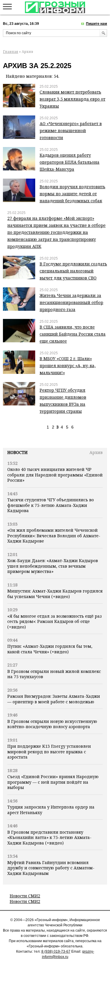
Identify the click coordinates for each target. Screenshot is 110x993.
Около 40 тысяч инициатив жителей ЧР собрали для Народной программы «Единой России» (55, 475)
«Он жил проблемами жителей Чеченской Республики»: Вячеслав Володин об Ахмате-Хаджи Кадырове (53, 535)
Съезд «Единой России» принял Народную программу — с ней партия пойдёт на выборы (53, 782)
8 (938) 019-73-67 (55, 951)
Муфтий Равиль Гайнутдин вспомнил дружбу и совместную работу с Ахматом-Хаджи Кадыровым (50, 868)
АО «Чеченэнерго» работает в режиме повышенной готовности (71, 130)
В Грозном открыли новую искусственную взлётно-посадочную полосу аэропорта (52, 724)
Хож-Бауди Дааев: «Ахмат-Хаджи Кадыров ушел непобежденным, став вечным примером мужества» (52, 566)
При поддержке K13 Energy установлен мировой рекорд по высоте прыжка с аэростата (49, 751)
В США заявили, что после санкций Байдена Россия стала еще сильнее (73, 334)
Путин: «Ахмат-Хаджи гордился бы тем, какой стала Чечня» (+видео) (49, 648)
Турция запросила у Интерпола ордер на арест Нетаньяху (50, 809)
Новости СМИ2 (25, 896)
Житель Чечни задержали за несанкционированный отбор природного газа (71, 302)
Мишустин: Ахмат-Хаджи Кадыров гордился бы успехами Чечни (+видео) (55, 593)
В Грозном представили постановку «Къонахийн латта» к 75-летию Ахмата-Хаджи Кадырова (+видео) (49, 837)
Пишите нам (96, 24)
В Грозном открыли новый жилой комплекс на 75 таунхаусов (54, 674)
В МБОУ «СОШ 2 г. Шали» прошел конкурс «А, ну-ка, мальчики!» (68, 365)
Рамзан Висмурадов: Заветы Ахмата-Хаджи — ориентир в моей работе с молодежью (53, 698)
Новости (17, 452)
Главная (10, 51)
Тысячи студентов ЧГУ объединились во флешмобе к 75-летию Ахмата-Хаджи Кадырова (50, 505)
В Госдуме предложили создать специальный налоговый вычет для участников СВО (73, 271)
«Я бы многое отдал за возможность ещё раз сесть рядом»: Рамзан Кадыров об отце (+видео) (54, 621)
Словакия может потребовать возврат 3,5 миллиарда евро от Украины (72, 99)
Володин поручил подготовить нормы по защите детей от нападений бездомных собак (72, 193)
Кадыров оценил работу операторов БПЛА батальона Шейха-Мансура (69, 162)
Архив (96, 452)
